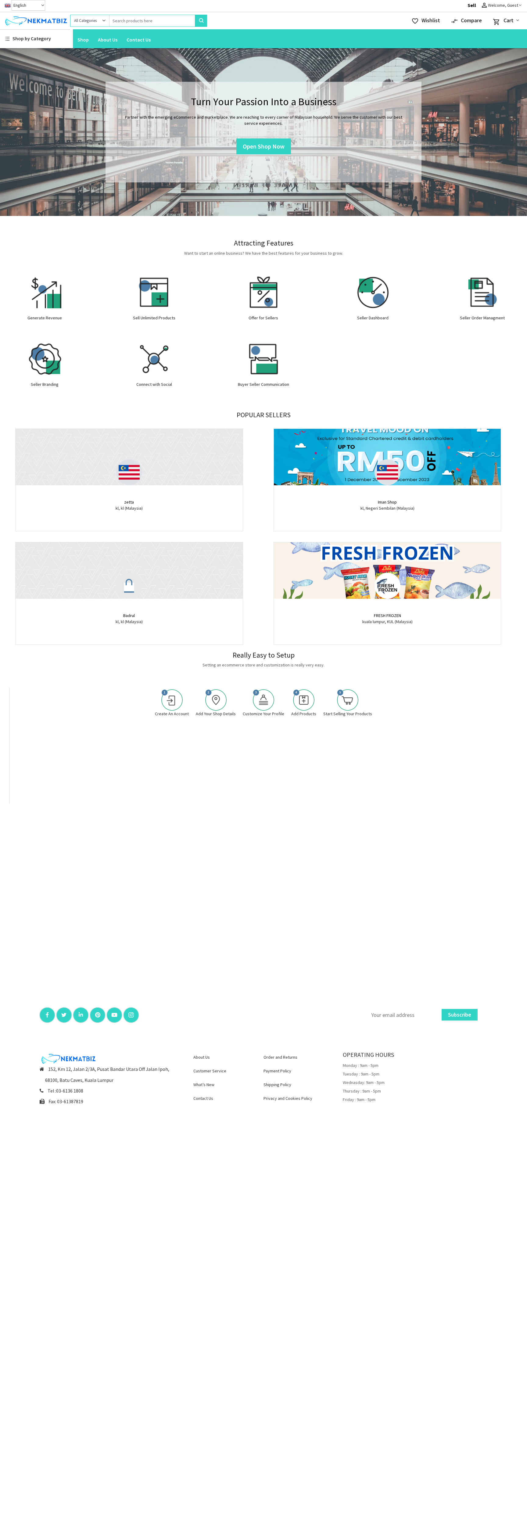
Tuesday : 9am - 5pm (361, 1074)
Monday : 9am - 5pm (360, 1065)
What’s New (203, 1084)
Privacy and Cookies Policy (288, 1098)
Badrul (129, 615)
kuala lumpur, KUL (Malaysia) (387, 621)
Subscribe (459, 1014)
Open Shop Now (264, 146)
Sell (472, 5)
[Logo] (35, 20)
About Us (107, 40)
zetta (129, 502)
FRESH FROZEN (387, 615)
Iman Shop (387, 502)
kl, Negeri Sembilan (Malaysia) (387, 508)
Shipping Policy (277, 1084)
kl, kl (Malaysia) (129, 508)
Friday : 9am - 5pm (359, 1099)
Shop (83, 40)
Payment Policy (277, 1071)
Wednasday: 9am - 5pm (364, 1082)
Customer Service (209, 1071)
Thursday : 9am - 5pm (362, 1091)
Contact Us (139, 40)
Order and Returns (280, 1057)
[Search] (201, 21)
